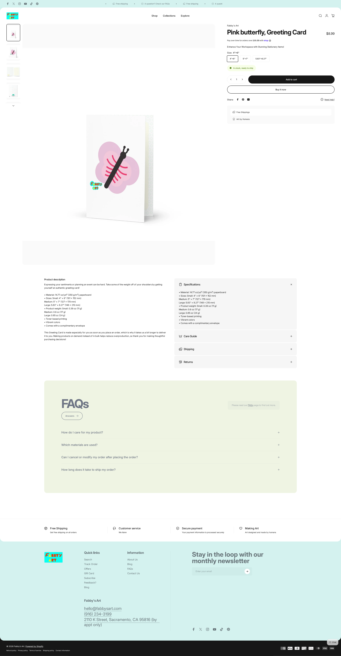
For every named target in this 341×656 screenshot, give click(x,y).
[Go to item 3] (13, 91)
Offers (87, 568)
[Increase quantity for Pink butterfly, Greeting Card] (243, 79)
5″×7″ (245, 59)
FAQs (250, 405)
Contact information (63, 650)
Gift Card (89, 573)
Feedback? (90, 582)
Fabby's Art (233, 25)
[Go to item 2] (13, 71)
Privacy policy (23, 650)
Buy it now (280, 89)
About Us (132, 559)
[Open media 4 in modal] (118, 144)
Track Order (91, 564)
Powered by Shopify (34, 646)
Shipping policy (48, 650)
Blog (86, 587)
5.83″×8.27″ (261, 59)
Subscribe (89, 578)
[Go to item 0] (13, 32)
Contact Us (133, 573)
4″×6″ (232, 59)
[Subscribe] (247, 571)
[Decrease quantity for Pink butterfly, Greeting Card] (230, 79)
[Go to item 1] (13, 52)
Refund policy (11, 650)
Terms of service (35, 650)
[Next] (208, 151)
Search (88, 559)
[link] (103, 608)
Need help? (330, 99)
